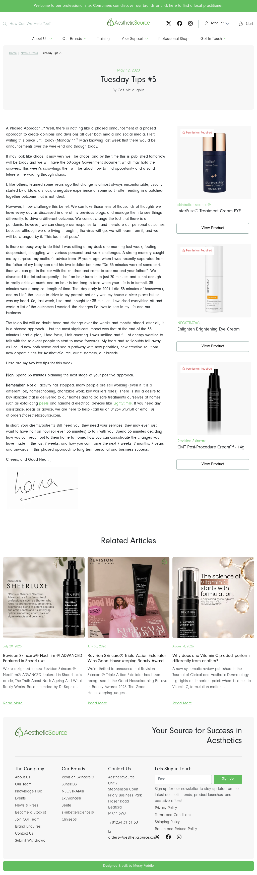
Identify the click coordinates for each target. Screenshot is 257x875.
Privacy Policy (166, 808)
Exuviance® (72, 799)
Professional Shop (173, 39)
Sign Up (228, 779)
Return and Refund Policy (176, 829)
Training (103, 39)
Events (20, 799)
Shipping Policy (167, 822)
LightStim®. (123, 404)
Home (13, 53)
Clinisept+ (70, 820)
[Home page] (128, 27)
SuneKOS (69, 785)
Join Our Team (27, 820)
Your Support (132, 39)
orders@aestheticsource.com (132, 838)
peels (44, 404)
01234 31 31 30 (125, 823)
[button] (215, 24)
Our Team (23, 785)
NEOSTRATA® (73, 792)
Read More (13, 704)
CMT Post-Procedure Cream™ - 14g (210, 447)
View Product (213, 228)
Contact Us (24, 834)
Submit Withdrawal (30, 841)
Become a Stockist (30, 813)
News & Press (29, 53)
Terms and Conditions (173, 815)
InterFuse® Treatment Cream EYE (209, 211)
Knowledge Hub (28, 792)
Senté (66, 806)
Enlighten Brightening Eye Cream (208, 329)
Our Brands (72, 39)
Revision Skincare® (78, 778)
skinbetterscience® (78, 813)
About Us (39, 39)
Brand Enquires (28, 827)
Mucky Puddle (143, 866)
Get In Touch (211, 39)
